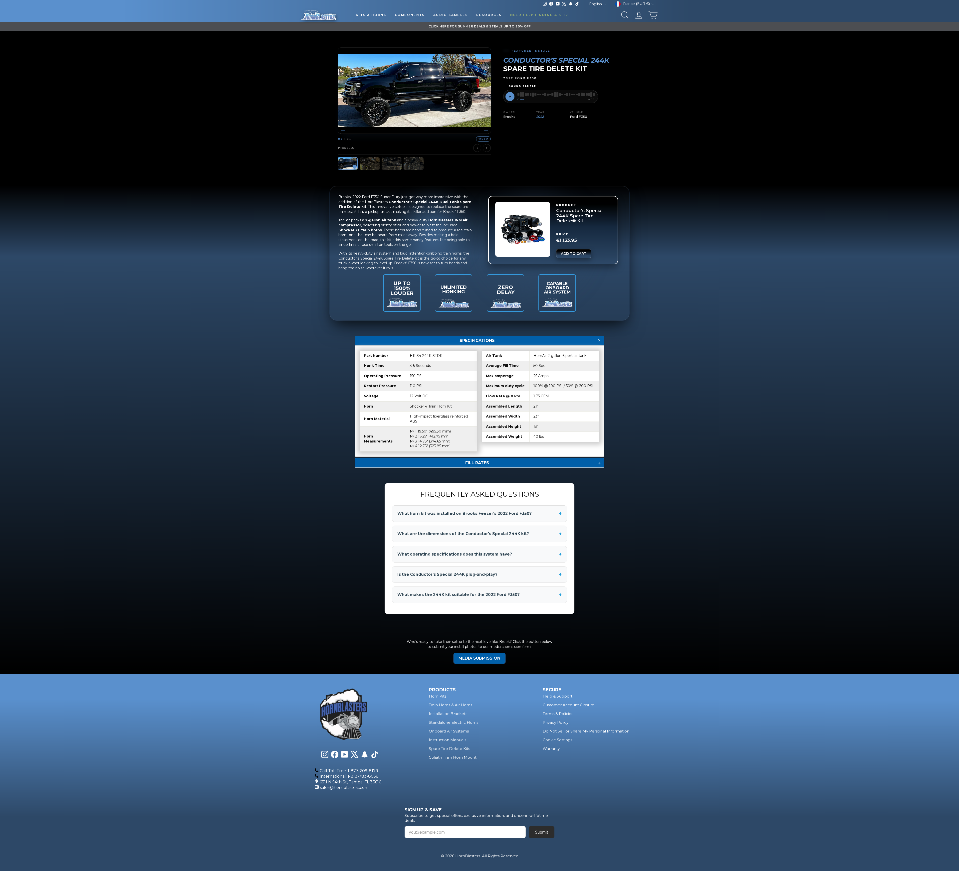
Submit (541, 832)
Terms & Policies (558, 713)
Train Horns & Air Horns (450, 705)
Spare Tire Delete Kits (449, 748)
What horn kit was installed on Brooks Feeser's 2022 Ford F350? (479, 514)
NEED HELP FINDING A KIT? (539, 15)
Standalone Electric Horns (453, 722)
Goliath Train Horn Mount (453, 757)
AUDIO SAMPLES (450, 15)
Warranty (551, 748)
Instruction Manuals (447, 739)
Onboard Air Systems (449, 731)
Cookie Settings (557, 739)
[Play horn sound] (509, 96)
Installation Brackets (448, 713)
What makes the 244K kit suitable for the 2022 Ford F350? (479, 595)
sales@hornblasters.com (344, 787)
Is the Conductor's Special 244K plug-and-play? (479, 575)
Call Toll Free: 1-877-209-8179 (349, 770)
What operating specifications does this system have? (479, 554)
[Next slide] (487, 148)
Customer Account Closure (568, 705)
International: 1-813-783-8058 (349, 776)
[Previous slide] (477, 148)
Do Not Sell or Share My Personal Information (586, 731)
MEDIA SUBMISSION (479, 658)
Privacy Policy (555, 722)
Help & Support (557, 696)
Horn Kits (437, 696)
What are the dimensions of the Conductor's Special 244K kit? (479, 534)
